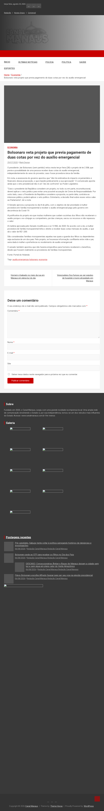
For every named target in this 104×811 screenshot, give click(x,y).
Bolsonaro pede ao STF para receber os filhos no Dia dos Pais (44, 554)
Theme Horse (56, 806)
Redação (7, 13)
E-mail (10, 353)
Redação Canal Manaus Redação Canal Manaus (47, 549)
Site (9, 363)
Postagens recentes (18, 537)
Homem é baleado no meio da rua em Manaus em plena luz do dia (28, 276)
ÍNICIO (7, 62)
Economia (12, 147)
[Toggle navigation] (7, 53)
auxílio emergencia (20, 259)
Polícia (50, 62)
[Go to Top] (97, 799)
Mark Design (24, 162)
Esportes (9, 68)
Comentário (13, 311)
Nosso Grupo (19, 13)
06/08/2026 (20, 549)
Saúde (82, 62)
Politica (66, 62)
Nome (10, 342)
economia (43, 259)
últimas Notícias (27, 62)
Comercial (32, 13)
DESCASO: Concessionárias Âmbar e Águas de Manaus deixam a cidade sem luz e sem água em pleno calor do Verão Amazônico (62, 565)
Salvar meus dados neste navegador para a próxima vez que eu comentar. (45, 374)
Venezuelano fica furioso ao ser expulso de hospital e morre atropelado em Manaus (75, 278)
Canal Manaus (31, 806)
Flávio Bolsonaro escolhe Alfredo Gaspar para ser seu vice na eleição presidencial (54, 575)
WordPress (89, 806)
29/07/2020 (12, 162)
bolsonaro (33, 259)
